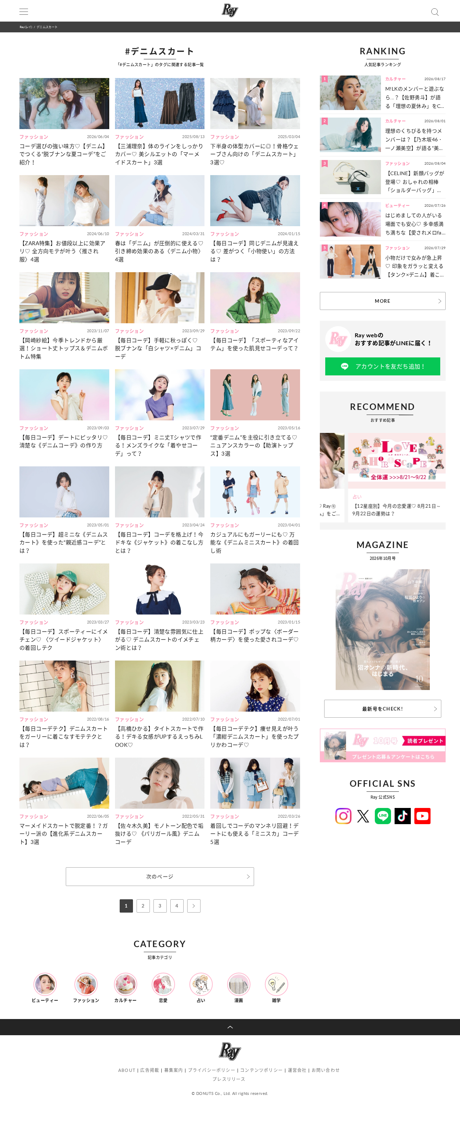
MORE (382, 301)
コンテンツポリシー (261, 1070)
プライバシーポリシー (211, 1070)
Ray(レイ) (26, 27)
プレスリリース (228, 1079)
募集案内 (173, 1070)
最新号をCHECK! (382, 709)
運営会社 (297, 1070)
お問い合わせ (326, 1070)
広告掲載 (149, 1070)
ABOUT (126, 1070)
